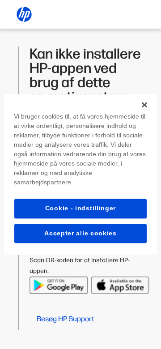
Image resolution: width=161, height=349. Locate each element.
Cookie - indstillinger (80, 208)
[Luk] (144, 105)
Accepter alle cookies (80, 233)
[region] (80, 174)
